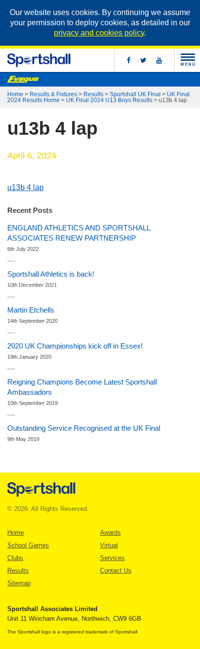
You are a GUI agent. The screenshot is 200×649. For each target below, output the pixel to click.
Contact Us (116, 570)
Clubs (15, 557)
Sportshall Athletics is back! (50, 274)
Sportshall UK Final (135, 94)
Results (93, 94)
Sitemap (19, 583)
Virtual (109, 545)
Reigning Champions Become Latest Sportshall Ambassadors (82, 387)
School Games (28, 545)
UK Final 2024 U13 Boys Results (109, 100)
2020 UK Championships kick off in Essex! (75, 346)
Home (15, 94)
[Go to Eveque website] (23, 79)
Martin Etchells (30, 310)
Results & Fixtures (53, 94)
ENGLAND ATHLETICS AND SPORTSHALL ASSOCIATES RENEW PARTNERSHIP (78, 233)
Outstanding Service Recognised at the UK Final (83, 428)
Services (112, 557)
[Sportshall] (38, 60)
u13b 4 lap (25, 187)
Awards (110, 532)
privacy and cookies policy (99, 33)
